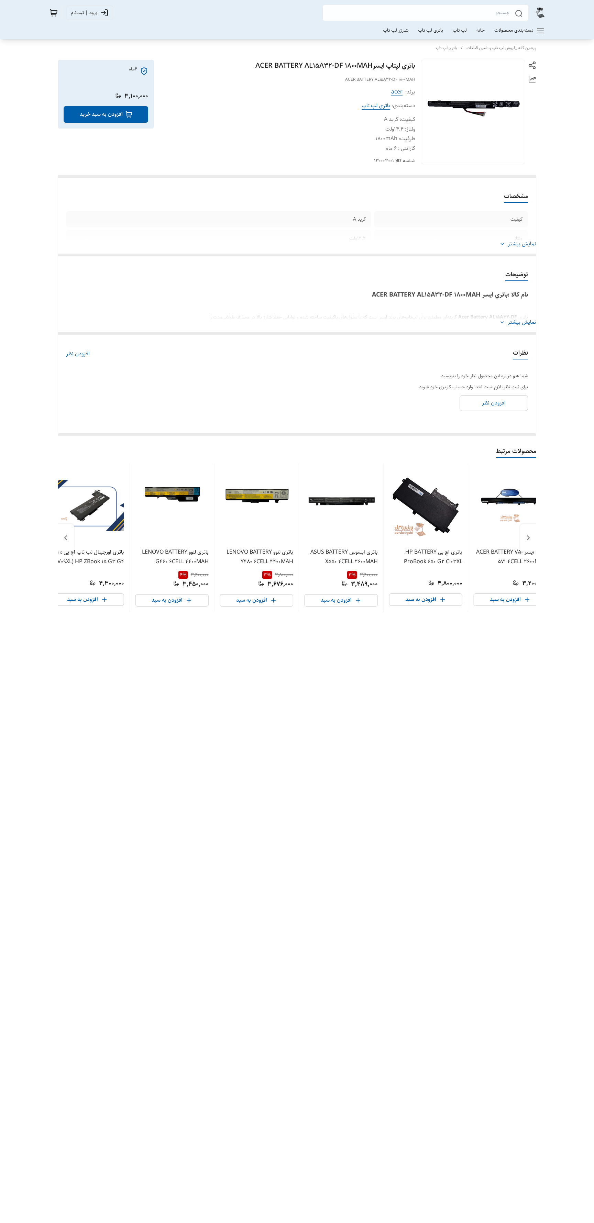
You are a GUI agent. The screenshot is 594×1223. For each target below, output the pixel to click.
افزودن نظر (78, 354)
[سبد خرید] (54, 13)
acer (397, 92)
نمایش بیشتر (522, 244)
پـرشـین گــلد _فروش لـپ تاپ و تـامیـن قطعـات (501, 48)
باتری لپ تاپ (446, 48)
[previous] (528, 538)
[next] (65, 538)
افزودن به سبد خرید (101, 114)
